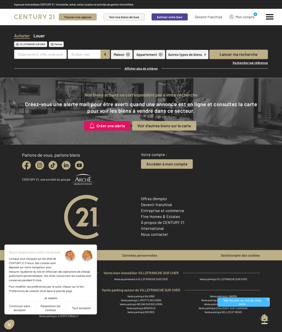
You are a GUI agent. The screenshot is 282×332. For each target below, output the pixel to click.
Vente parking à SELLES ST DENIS (223, 312)
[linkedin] (66, 165)
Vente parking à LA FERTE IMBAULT (59, 315)
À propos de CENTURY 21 (162, 222)
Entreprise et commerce (162, 210)
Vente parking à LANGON (223, 296)
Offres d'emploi (154, 198)
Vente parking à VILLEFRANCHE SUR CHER (223, 279)
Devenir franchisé (208, 17)
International (152, 228)
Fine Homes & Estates (160, 216)
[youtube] (79, 165)
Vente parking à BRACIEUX (141, 308)
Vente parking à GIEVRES (140, 312)
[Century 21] (34, 17)
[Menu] (270, 17)
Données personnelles (139, 255)
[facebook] (26, 165)
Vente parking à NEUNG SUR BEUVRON (141, 304)
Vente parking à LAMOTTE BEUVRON (141, 300)
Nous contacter (154, 234)
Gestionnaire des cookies (240, 255)
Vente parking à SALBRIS (141, 296)
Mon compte (245, 17)
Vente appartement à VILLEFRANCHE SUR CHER (141, 279)
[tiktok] (52, 165)
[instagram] (39, 165)
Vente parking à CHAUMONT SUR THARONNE (223, 308)
